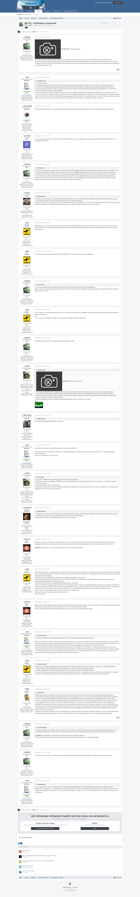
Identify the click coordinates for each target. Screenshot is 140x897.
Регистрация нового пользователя (45, 828)
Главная (21, 11)
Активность (56, 11)
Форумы (19, 14)
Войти (94, 828)
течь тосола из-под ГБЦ (28, 871)
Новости (30, 11)
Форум (38, 11)
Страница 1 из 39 (44, 31)
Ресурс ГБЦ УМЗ (26, 850)
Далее (34, 31)
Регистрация (118, 2)
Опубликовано (42, 37)
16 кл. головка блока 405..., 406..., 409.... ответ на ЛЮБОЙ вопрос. (38, 860)
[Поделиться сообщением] (119, 37)
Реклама (75, 887)
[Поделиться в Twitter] (19, 843)
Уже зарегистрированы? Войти (103, 2)
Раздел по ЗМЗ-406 (47, 25)
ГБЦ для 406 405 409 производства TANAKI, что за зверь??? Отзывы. (39, 855)
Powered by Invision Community (70, 890)
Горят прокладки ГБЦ (27, 865)
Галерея (47, 11)
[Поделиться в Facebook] (21, 843)
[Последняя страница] (38, 32)
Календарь (28, 14)
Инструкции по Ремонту (70, 11)
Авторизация (105, 23)
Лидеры (36, 14)
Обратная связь (67, 887)
